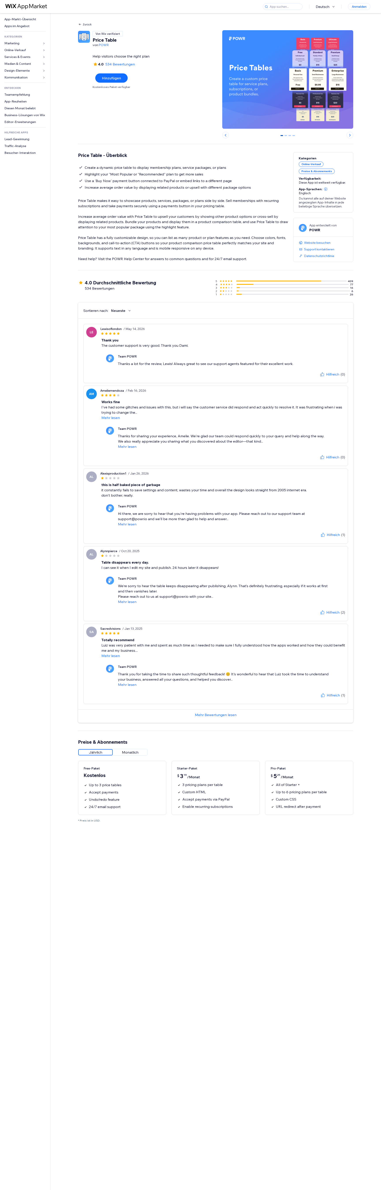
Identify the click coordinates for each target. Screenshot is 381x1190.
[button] (326, 189)
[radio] (95, 752)
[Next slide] (350, 135)
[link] (25, 19)
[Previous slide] (225, 135)
